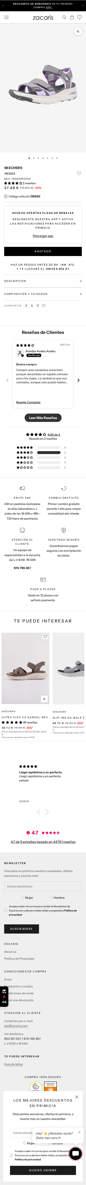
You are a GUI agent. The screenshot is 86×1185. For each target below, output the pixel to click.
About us (10, 952)
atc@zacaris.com (16, 1026)
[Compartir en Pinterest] (37, 305)
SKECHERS (13, 168)
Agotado (42, 251)
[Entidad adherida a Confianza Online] (43, 1088)
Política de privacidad (28, 1159)
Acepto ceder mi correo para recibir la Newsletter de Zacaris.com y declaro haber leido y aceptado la (45, 1155)
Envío (8, 979)
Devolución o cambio (18, 986)
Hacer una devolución (19, 1000)
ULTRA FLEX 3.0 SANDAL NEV (25, 717)
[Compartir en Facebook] (26, 305)
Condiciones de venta (19, 993)
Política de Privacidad (19, 958)
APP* (49, 7)
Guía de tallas (13, 1064)
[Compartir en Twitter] (32, 305)
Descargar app (43, 236)
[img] (25, 345)
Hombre (57, 1143)
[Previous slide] (7, 380)
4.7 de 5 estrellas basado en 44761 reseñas (43, 842)
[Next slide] (78, 380)
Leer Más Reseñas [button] (43, 418)
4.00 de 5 (54, 435)
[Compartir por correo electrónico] (43, 305)
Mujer (31, 1143)
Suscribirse (21, 928)
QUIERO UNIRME (43, 1170)
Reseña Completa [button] (28, 402)
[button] (13, 183)
